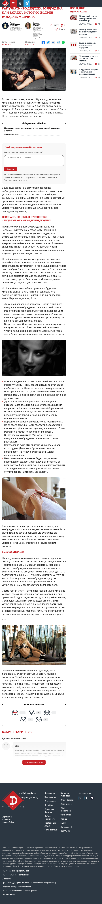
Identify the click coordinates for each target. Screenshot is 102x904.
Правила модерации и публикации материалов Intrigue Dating (29, 883)
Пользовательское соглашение (15, 875)
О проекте (6, 879)
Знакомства (50, 797)
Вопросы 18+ (66, 827)
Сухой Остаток (67, 800)
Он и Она (48, 805)
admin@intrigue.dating (28, 797)
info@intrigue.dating (27, 793)
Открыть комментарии (34, 762)
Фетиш (63, 819)
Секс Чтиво (65, 815)
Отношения (49, 793)
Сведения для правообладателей (16, 887)
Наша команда (8, 895)
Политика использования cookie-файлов (19, 891)
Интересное (50, 801)
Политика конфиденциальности (16, 871)
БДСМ (63, 823)
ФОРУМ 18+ (65, 831)
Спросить (10, 169)
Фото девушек (51, 830)
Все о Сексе (66, 804)
